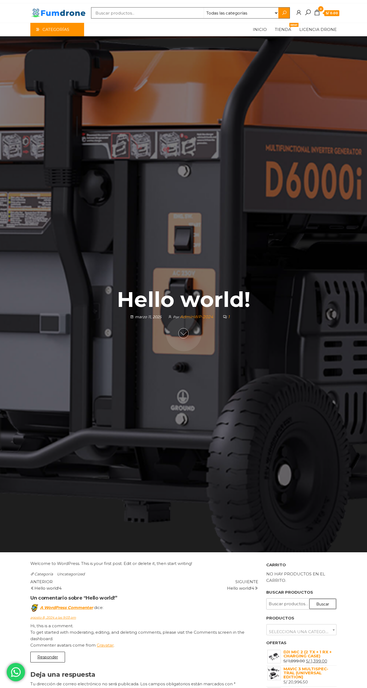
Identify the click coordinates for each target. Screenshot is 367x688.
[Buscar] (307, 12)
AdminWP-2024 (197, 316)
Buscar (322, 604)
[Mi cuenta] (298, 12)
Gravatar (105, 645)
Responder (47, 657)
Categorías (55, 29)
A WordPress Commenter (66, 607)
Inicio (260, 29)
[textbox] (301, 632)
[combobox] (301, 629)
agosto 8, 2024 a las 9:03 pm (53, 617)
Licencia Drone (318, 29)
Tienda (285, 27)
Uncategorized (71, 574)
